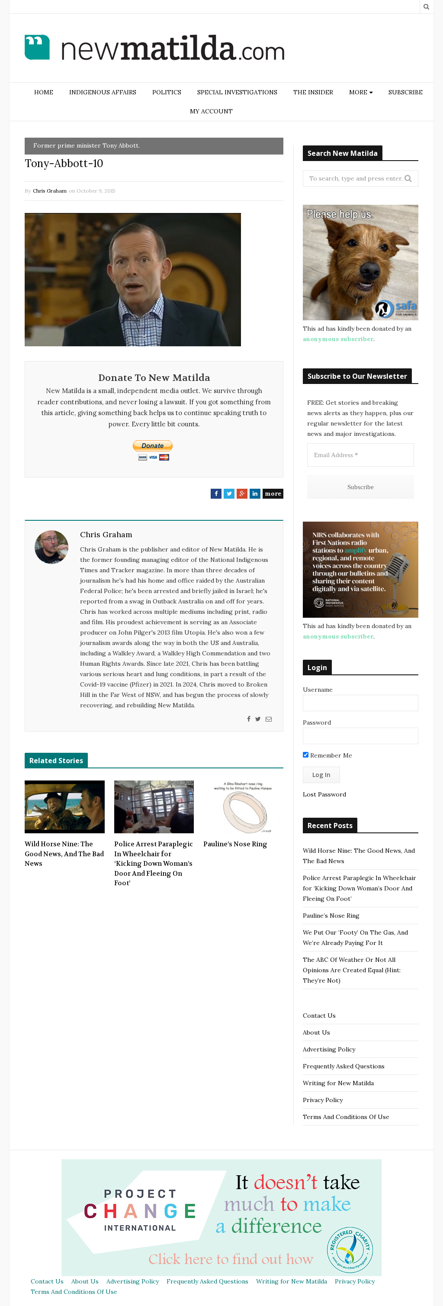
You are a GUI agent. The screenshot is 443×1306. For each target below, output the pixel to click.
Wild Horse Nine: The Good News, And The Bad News (64, 854)
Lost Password (324, 794)
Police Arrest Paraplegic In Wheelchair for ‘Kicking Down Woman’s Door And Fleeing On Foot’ (153, 863)
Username (318, 689)
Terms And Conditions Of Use (346, 1117)
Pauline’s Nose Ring (235, 844)
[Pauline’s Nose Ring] (243, 806)
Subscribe (405, 92)
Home (43, 92)
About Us (316, 1032)
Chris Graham (50, 190)
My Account (211, 111)
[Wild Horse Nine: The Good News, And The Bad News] (65, 806)
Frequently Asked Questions (344, 1066)
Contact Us (319, 1015)
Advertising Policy (329, 1049)
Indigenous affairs (102, 92)
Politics (166, 92)
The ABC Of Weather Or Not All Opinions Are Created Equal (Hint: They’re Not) (352, 970)
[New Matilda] (154, 49)
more (273, 493)
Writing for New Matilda (338, 1083)
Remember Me (330, 755)
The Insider (313, 92)
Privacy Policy (323, 1100)
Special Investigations (237, 92)
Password (317, 722)
